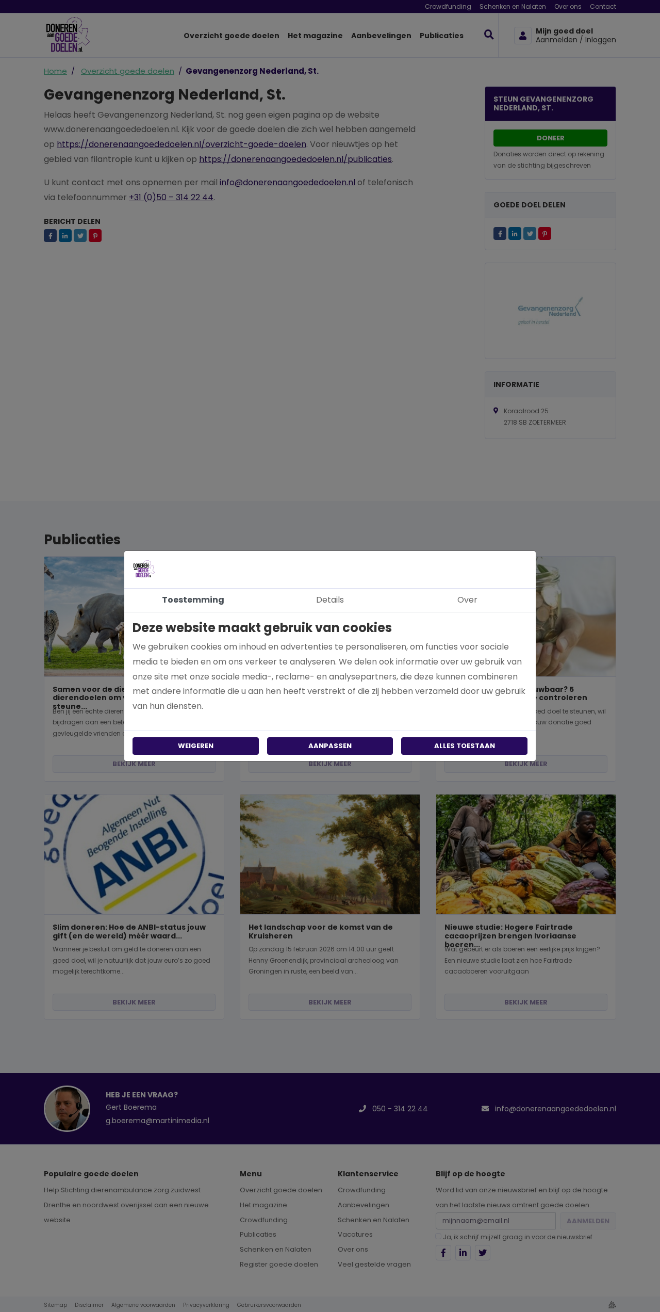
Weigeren (195, 746)
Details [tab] (330, 600)
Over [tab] (467, 600)
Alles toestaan (464, 746)
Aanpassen (330, 746)
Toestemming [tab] (193, 600)
